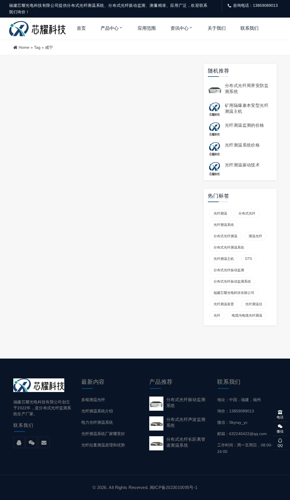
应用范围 (147, 28)
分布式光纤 (246, 213)
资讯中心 (179, 28)
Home (24, 47)
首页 (81, 28)
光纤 (217, 315)
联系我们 (249, 28)
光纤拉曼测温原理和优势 (103, 445)
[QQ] (19, 443)
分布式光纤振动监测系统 (232, 281)
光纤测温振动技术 (242, 164)
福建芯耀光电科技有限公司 (234, 293)
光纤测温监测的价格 (244, 125)
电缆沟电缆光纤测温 (247, 315)
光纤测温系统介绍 (97, 411)
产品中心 (110, 28)
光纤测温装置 (224, 304)
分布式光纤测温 (225, 236)
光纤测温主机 (224, 259)
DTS (248, 259)
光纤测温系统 (224, 225)
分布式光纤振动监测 (229, 270)
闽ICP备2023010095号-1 (173, 487)
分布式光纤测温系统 (229, 247)
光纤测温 (220, 213)
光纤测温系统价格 (242, 145)
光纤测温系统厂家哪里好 (103, 433)
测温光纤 (255, 236)
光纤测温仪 (253, 304)
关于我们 (217, 28)
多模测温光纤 (93, 399)
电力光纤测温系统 (97, 422)
